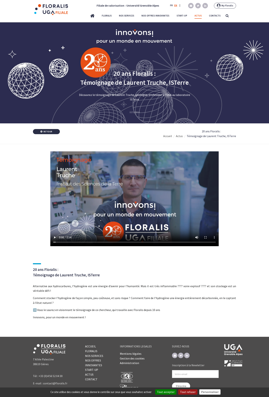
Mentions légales (130, 353)
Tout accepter (166, 392)
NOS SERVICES (94, 356)
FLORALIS (91, 351)
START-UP (91, 370)
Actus (179, 136)
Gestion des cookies (132, 358)
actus (198, 15)
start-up (182, 15)
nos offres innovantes (155, 15)
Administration (129, 363)
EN (175, 5)
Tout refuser (188, 392)
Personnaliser (210, 392)
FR (171, 5)
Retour (48, 131)
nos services (126, 15)
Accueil (167, 136)
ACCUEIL (90, 346)
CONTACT (91, 379)
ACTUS (89, 374)
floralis (107, 15)
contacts (215, 15)
